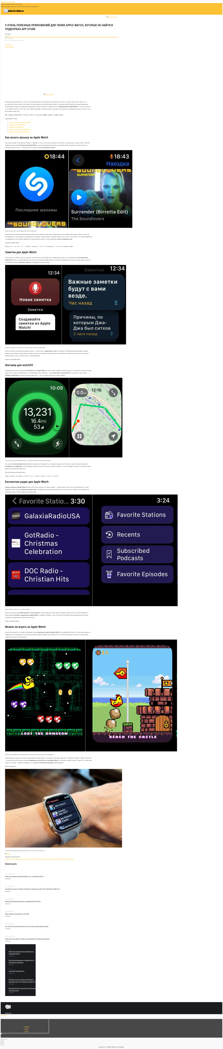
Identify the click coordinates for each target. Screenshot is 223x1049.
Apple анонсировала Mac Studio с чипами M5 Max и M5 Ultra (23, 901)
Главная (7, 36)
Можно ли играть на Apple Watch (19, 132)
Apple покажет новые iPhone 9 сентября (17, 914)
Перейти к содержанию (8, 2)
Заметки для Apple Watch (17, 124)
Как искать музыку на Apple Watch (19, 122)
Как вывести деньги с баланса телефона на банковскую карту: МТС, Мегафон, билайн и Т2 (32, 889)
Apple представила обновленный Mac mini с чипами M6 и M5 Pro (24, 876)
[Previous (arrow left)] (1, 1042)
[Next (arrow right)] (3, 1042)
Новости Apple (9, 38)
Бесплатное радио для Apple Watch (20, 129)
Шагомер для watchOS (16, 127)
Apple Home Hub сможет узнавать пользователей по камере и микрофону (27, 939)
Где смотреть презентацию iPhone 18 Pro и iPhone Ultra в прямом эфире (26, 926)
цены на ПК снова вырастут (16, 971)
